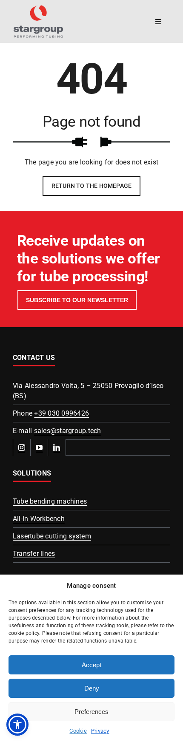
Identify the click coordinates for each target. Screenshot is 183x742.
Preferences (91, 711)
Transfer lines (34, 553)
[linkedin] (57, 447)
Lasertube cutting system (52, 536)
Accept (91, 664)
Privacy (100, 731)
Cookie (77, 731)
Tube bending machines (50, 501)
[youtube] (39, 447)
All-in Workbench (39, 519)
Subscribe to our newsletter (77, 300)
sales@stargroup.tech (67, 431)
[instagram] (22, 447)
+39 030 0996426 (61, 413)
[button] (17, 725)
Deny (91, 688)
